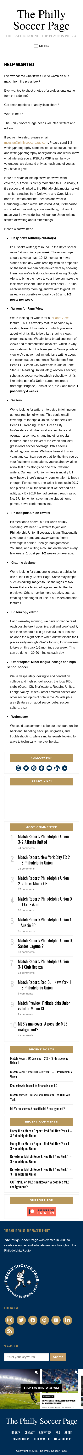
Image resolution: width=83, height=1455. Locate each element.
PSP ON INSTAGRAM (41, 1388)
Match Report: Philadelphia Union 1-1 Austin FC (45, 922)
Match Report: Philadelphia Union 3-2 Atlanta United (43, 839)
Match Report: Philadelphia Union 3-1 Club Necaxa (43, 964)
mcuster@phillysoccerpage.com (26, 142)
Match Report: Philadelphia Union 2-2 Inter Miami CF (43, 880)
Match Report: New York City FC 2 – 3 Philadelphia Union (44, 860)
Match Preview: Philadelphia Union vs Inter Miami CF (44, 1005)
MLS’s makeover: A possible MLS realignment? (43, 1026)
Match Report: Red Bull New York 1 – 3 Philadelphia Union (44, 985)
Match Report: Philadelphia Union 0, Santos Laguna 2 (45, 943)
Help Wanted (42, 1439)
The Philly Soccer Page (41, 19)
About (68, 1433)
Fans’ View (61, 318)
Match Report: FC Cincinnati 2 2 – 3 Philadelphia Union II (39, 1060)
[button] (41, 46)
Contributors (21, 1439)
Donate (15, 1433)
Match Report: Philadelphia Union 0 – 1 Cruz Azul (45, 901)
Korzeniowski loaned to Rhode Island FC (33, 1085)
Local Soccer (62, 1439)
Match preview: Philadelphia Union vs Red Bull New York (40, 1097)
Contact (30, 1433)
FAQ (58, 1433)
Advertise (45, 1433)
